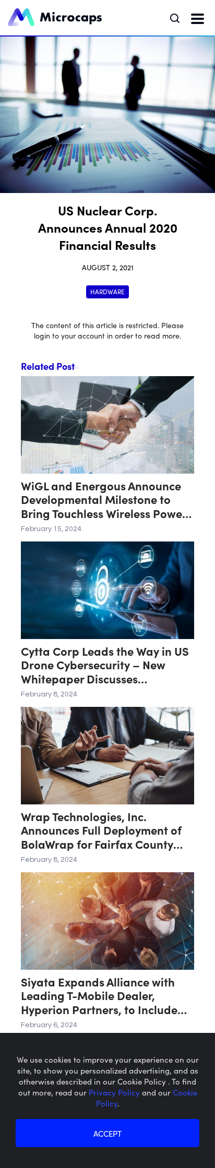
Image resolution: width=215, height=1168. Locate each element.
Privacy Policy (115, 1092)
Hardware (107, 291)
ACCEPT (107, 1133)
